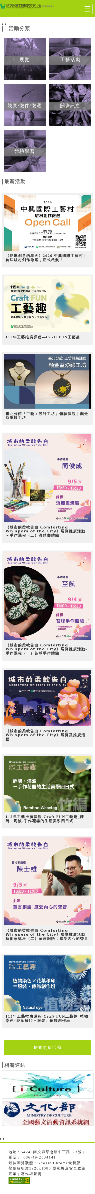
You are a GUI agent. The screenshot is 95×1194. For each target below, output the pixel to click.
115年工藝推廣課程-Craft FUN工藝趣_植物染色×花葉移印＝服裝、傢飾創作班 (47, 1018)
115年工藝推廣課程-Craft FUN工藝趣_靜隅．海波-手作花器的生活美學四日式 (45, 819)
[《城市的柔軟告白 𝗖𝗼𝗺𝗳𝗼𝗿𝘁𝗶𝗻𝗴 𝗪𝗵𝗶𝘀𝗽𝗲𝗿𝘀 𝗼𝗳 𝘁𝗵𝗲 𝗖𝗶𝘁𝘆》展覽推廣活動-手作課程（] (47, 596)
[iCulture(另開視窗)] (48, 1087)
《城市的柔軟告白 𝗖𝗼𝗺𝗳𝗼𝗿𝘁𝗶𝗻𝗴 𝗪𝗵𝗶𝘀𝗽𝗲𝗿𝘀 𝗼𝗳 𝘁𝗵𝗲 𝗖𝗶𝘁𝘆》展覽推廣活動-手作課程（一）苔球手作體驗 (46, 649)
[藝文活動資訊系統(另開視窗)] (48, 1114)
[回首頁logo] (28, 9)
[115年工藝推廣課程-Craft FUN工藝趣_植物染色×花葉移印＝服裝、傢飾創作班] (47, 983)
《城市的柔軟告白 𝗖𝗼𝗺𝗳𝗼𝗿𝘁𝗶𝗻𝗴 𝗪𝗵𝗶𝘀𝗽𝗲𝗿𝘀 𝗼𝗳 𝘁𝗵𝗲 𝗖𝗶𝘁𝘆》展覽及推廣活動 (46, 735)
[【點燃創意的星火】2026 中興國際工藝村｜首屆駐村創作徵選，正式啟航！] (47, 223)
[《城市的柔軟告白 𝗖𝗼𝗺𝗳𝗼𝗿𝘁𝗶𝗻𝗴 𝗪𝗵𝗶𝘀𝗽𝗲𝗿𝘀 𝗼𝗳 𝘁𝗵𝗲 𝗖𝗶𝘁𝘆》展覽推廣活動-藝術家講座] (47, 881)
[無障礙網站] (18, 1184)
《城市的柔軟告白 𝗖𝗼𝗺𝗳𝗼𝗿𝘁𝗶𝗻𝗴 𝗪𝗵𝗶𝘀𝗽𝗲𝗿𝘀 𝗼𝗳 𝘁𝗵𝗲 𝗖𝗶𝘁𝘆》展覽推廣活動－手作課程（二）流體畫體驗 (46, 531)
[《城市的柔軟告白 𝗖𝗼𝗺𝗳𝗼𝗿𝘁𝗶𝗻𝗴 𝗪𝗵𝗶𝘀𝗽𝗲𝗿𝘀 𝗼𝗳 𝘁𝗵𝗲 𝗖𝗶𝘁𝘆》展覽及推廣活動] (47, 698)
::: (4, 23)
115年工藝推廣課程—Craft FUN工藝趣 (43, 337)
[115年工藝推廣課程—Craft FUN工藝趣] (47, 304)
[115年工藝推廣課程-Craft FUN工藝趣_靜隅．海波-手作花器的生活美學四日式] (47, 784)
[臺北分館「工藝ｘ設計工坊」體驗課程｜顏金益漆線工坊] (47, 381)
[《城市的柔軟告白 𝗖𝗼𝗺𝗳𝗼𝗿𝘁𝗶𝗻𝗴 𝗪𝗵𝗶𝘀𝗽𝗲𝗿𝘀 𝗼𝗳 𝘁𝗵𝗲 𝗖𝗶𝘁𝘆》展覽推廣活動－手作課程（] (47, 478)
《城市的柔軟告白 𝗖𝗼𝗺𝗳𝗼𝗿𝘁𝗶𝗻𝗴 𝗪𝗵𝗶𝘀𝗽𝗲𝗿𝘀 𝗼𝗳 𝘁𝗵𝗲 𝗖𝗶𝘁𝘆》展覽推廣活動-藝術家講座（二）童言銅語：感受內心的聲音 (47, 935)
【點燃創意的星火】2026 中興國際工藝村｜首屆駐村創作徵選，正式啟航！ (46, 258)
